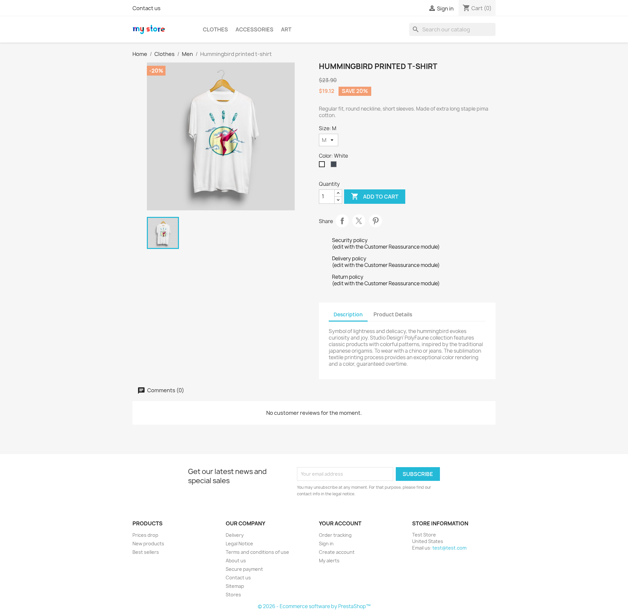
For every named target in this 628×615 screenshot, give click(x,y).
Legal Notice (239, 543)
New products (148, 543)
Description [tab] (348, 314)
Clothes (215, 29)
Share (342, 220)
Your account (340, 523)
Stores (233, 594)
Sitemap (235, 586)
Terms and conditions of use (257, 552)
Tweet (358, 220)
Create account (337, 552)
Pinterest (375, 220)
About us (236, 560)
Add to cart (374, 196)
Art (286, 29)
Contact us (146, 8)
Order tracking (335, 535)
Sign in (326, 543)
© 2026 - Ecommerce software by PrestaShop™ (314, 606)
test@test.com (449, 548)
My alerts (329, 560)
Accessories (254, 29)
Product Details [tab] (393, 314)
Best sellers (145, 552)
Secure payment (244, 569)
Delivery (235, 535)
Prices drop (145, 535)
